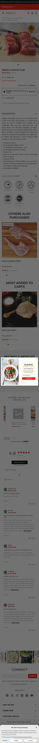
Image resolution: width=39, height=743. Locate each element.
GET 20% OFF (28, 378)
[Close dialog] (37, 359)
